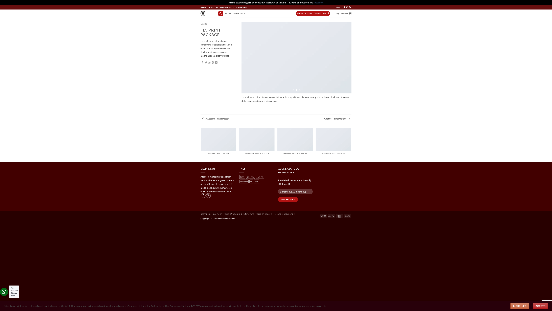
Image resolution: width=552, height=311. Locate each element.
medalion (244, 181)
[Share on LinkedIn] (216, 62)
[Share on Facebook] (202, 62)
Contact (338, 7)
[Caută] (220, 13)
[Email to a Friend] (209, 62)
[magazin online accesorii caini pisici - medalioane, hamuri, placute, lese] (207, 14)
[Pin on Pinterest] (213, 62)
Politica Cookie (264, 214)
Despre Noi (239, 13)
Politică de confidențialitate (239, 214)
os (251, 181)
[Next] (345, 58)
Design (204, 23)
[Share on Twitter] (206, 62)
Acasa (228, 13)
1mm (242, 177)
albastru (250, 177)
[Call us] (350, 7)
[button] (343, 13)
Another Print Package (335, 118)
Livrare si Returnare (284, 214)
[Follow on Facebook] (344, 7)
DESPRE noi (206, 214)
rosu (256, 181)
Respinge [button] (318, 2)
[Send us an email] (347, 7)
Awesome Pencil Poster (217, 118)
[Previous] (247, 58)
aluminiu (259, 177)
